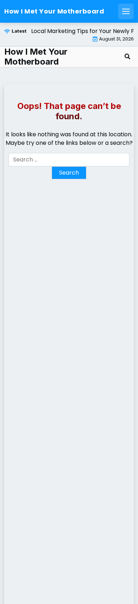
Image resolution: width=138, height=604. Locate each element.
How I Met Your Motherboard (54, 11)
